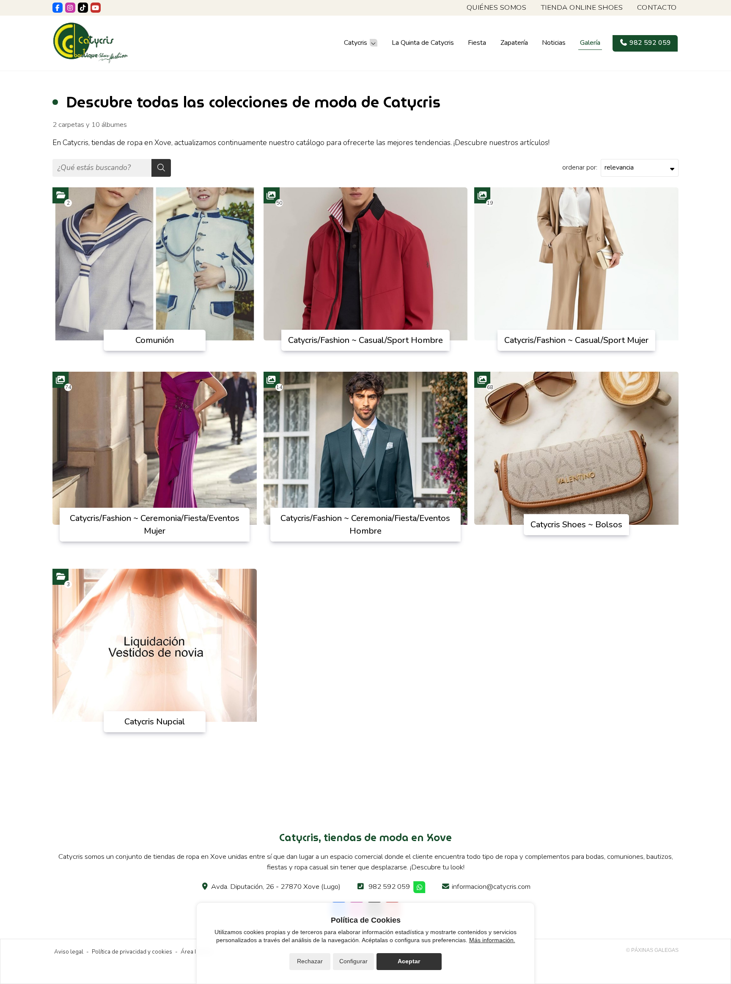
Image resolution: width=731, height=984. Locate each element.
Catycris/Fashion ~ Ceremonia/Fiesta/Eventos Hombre (365, 524)
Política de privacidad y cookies (132, 952)
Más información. (492, 940)
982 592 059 (389, 886)
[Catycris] (90, 42)
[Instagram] (70, 8)
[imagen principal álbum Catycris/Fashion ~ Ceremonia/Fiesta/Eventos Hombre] (366, 448)
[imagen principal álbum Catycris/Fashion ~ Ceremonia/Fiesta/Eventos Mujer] (154, 448)
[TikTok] (83, 8)
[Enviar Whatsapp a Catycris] (420, 887)
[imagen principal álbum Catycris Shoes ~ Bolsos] (576, 448)
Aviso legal (68, 952)
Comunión (154, 340)
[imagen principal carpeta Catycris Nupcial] (154, 645)
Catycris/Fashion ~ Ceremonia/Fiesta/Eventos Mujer (154, 524)
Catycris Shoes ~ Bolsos (576, 524)
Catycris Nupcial (154, 721)
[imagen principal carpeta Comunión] (154, 263)
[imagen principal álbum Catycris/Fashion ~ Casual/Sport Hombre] (366, 263)
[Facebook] (57, 8)
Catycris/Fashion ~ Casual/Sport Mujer (576, 340)
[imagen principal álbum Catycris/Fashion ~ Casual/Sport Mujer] (576, 263)
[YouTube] (96, 8)
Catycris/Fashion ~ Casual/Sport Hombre (365, 340)
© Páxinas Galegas (652, 950)
